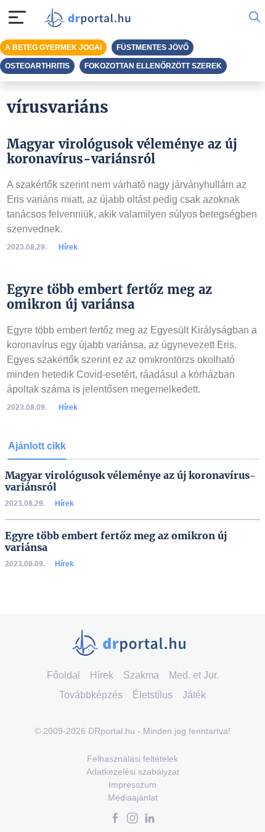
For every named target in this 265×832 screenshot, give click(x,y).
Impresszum (132, 784)
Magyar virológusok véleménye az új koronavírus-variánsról (130, 481)
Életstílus (152, 695)
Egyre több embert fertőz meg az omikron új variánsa (116, 541)
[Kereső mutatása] (254, 17)
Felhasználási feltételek (132, 759)
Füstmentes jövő (152, 47)
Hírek (68, 247)
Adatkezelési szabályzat (132, 772)
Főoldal (63, 675)
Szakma (141, 675)
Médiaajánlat (133, 797)
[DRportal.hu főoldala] (90, 17)
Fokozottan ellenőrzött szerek (153, 66)
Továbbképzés (91, 695)
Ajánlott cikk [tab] (37, 446)
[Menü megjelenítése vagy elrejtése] (17, 17)
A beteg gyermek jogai (53, 47)
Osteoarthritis (37, 66)
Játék (194, 695)
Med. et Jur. (194, 675)
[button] (115, 819)
